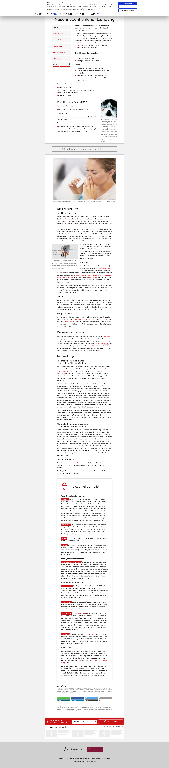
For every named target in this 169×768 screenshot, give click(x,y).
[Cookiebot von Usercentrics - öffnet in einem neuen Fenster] (38, 14)
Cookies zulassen (128, 3)
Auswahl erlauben (128, 7)
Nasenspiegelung (102, 344)
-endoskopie (61, 346)
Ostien (67, 219)
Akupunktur (90, 634)
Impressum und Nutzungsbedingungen (78, 758)
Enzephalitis (69, 322)
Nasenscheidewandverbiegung (74, 463)
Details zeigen (100, 13)
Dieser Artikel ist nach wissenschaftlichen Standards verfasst (81, 706)
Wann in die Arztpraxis (59, 40)
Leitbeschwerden (58, 33)
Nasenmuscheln (92, 277)
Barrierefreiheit (91, 761)
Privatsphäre (106, 758)
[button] (63, 698)
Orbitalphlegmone (81, 319)
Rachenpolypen (68, 277)
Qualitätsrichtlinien (78, 761)
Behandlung (56, 59)
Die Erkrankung (57, 46)
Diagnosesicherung (59, 52)
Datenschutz (96, 758)
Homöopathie (81, 613)
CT (93, 346)
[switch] (70, 14)
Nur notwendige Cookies (128, 10)
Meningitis (103, 319)
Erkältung (107, 337)
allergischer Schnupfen (84, 275)
